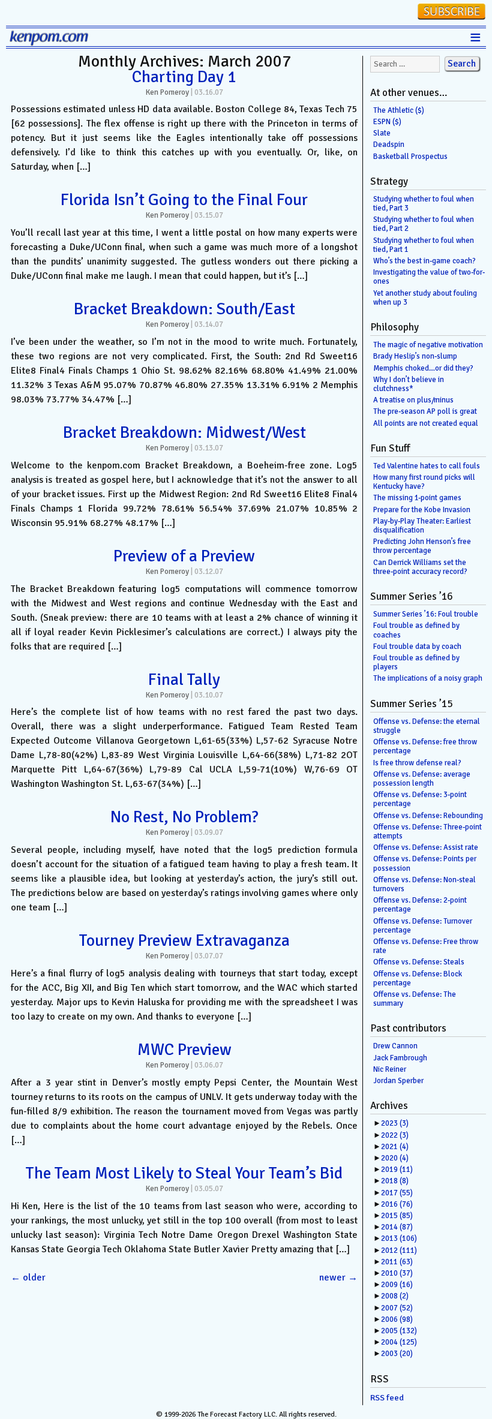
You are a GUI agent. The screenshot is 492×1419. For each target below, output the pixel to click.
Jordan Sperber (398, 1081)
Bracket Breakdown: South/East (184, 309)
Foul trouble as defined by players (416, 662)
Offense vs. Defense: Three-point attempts (427, 831)
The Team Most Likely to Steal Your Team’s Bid (184, 1173)
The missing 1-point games (417, 498)
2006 (397, 1319)
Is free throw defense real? (417, 763)
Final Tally (184, 679)
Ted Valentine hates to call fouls (426, 466)
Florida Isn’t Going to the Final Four (184, 200)
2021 (395, 1147)
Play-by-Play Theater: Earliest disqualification (422, 525)
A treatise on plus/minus (413, 400)
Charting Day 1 (184, 77)
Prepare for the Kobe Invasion (421, 510)
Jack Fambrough (400, 1058)
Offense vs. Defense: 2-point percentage (420, 904)
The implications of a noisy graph (427, 678)
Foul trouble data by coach (417, 646)
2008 (395, 1296)
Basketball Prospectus (410, 156)
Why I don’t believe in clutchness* (408, 384)
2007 (397, 1308)
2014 (397, 1227)
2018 (395, 1181)
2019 (397, 1169)
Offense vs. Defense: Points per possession (424, 863)
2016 (397, 1204)
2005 (399, 1331)
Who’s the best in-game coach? (424, 261)
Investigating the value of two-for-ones (429, 276)
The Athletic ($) (398, 110)
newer (338, 1277)
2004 (399, 1342)
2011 (397, 1262)
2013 (399, 1238)
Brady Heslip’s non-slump (415, 356)
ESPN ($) (387, 122)
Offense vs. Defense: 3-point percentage (420, 799)
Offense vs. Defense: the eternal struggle (426, 726)
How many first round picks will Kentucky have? (424, 482)
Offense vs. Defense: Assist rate (425, 847)
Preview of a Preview (184, 556)
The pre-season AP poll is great (425, 411)
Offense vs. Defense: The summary (414, 999)
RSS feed (387, 1398)
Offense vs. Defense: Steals (418, 962)
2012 (399, 1250)
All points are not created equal (425, 423)
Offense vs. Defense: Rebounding (428, 815)
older (28, 1277)
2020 (395, 1158)
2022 (395, 1135)
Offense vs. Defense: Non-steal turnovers (424, 884)
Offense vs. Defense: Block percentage (417, 978)
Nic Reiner (389, 1069)
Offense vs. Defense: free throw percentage (425, 746)
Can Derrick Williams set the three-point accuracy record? (420, 567)
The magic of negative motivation (428, 345)
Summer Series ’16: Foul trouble (425, 614)
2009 (397, 1284)
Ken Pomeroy (167, 92)
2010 (397, 1273)
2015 (397, 1215)
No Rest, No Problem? (184, 817)
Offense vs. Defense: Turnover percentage (422, 925)
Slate (382, 133)
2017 (397, 1193)
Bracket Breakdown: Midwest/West (184, 432)
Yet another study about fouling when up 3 (425, 297)
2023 (395, 1123)
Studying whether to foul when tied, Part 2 (423, 224)
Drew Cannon (395, 1046)
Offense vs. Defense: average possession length (421, 778)
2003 (397, 1353)
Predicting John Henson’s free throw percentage (422, 546)
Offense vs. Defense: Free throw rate (425, 946)
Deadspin (388, 144)
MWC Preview (184, 1049)
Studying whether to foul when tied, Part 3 (423, 203)
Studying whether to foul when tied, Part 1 (423, 245)
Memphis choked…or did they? (423, 368)
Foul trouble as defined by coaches (416, 630)
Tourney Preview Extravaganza (184, 940)
